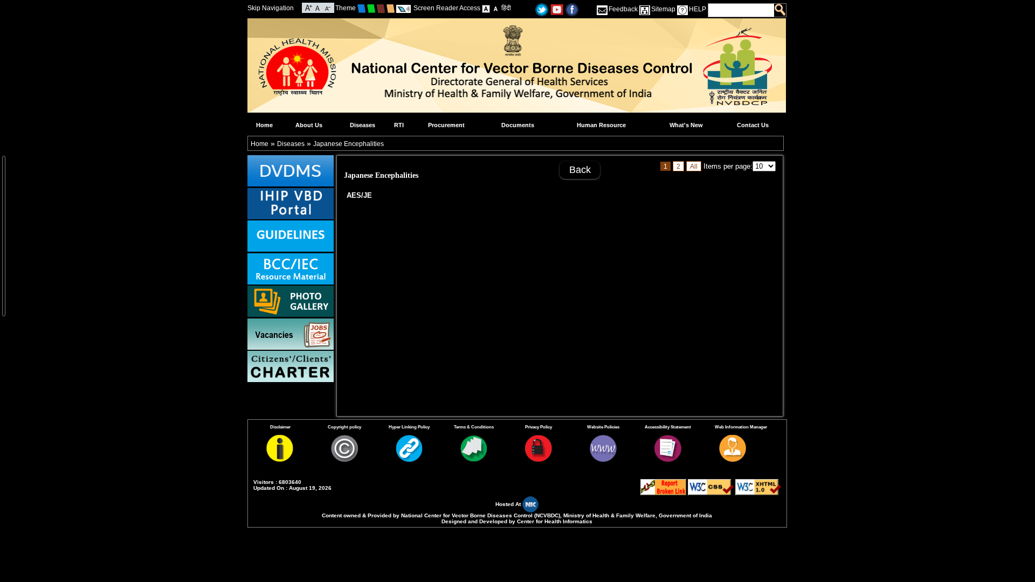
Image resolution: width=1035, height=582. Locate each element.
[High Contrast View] (496, 8)
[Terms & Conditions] (473, 459)
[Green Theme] (371, 8)
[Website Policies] (603, 459)
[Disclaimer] (279, 459)
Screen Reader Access (446, 8)
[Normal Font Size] (317, 7)
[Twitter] (541, 9)
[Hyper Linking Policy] (409, 459)
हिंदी (506, 8)
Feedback (623, 9)
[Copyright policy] (344, 459)
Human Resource (601, 125)
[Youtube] (556, 9)
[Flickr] (571, 9)
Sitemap (663, 9)
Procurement (446, 125)
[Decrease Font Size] (326, 7)
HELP (697, 9)
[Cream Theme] (391, 8)
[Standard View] (486, 8)
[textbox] (741, 10)
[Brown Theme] (381, 8)
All (694, 166)
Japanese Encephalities (348, 144)
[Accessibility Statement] (667, 459)
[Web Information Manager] (732, 459)
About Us (308, 125)
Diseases (362, 125)
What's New (686, 125)
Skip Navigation (270, 8)
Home (264, 125)
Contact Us (753, 125)
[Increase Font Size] (308, 7)
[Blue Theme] (361, 8)
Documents (517, 125)
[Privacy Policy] (538, 459)
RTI (399, 125)
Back (580, 169)
